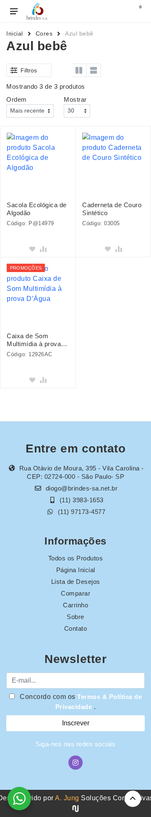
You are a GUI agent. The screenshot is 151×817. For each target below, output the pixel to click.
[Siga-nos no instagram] (75, 762)
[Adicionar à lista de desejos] (32, 249)
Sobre (75, 616)
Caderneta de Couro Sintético (111, 208)
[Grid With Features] (78, 70)
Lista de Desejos (75, 581)
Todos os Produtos (75, 558)
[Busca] (118, 11)
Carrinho (75, 605)
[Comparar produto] (43, 249)
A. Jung (67, 798)
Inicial (14, 33)
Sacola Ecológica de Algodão (37, 208)
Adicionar (37, 238)
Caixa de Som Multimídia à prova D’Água (34, 340)
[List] (93, 70)
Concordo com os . (80, 701)
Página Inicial (75, 569)
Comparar (75, 593)
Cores (44, 33)
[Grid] (64, 70)
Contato (75, 628)
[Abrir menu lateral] (13, 11)
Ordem (16, 99)
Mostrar (75, 99)
